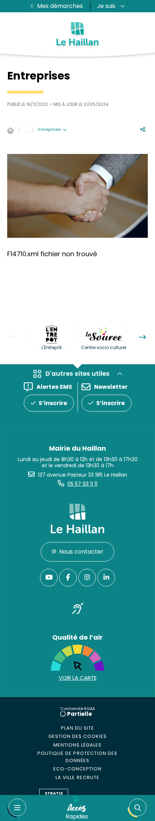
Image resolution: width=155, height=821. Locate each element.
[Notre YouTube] (49, 577)
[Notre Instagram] (87, 577)
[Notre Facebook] (68, 577)
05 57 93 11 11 (82, 483)
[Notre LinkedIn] (106, 577)
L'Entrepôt (51, 347)
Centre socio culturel (103, 347)
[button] (137, 808)
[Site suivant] (142, 337)
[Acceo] (77, 610)
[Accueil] (10, 130)
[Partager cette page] (143, 130)
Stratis (54, 793)
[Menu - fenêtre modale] (16, 808)
